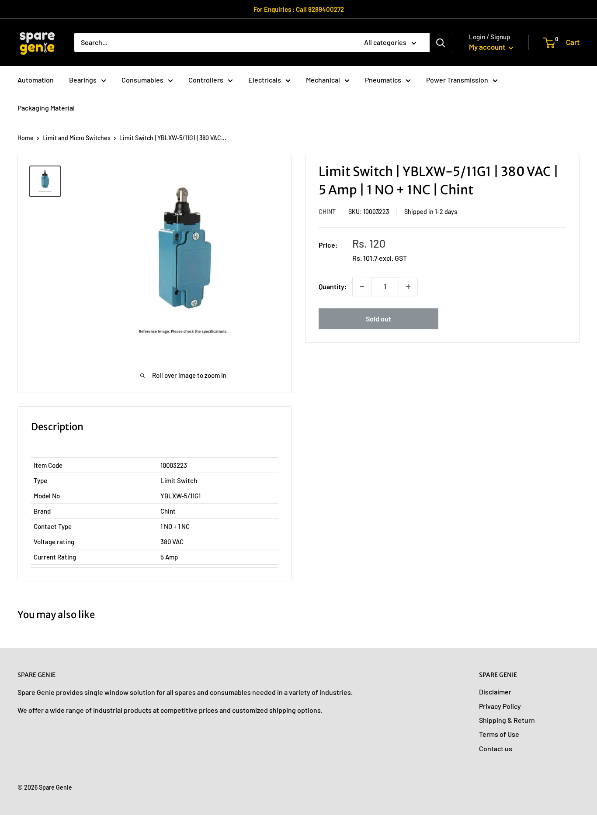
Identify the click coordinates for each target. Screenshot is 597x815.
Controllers (205, 80)
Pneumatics (383, 80)
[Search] (440, 42)
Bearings (83, 80)
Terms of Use (499, 734)
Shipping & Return (507, 720)
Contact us (495, 748)
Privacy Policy (500, 706)
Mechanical (323, 80)
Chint (327, 211)
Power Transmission (457, 80)
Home (25, 138)
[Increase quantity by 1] (408, 286)
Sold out (378, 318)
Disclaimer (495, 691)
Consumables (142, 80)
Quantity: (333, 286)
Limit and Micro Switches (76, 138)
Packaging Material (46, 108)
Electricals (264, 80)
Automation (35, 80)
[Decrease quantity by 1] (362, 286)
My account (488, 46)
